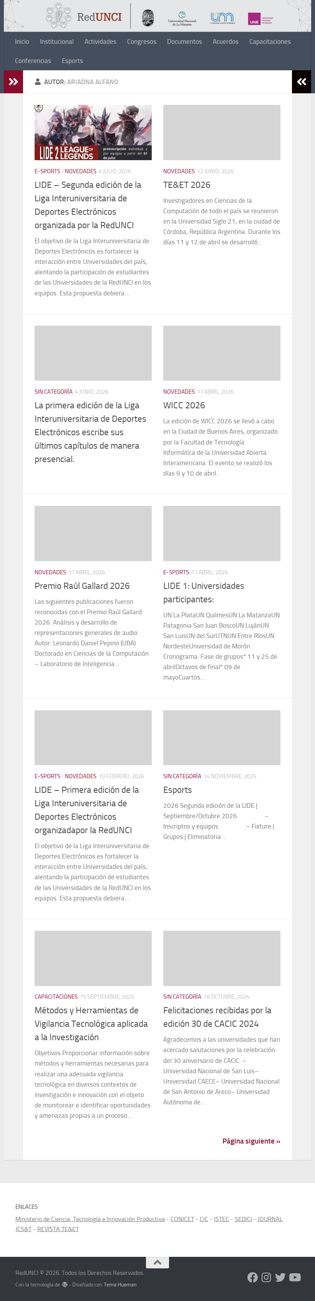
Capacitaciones (270, 41)
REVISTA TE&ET (58, 1229)
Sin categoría (54, 391)
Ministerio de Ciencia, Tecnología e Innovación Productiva (90, 1219)
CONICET (182, 1219)
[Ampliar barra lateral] (13, 81)
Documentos (184, 41)
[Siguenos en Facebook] (252, 1277)
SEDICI (243, 1219)
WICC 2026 (184, 405)
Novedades (80, 171)
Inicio (22, 41)
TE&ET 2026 (187, 184)
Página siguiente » (251, 1141)
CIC (204, 1219)
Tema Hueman (120, 1284)
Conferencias (33, 61)
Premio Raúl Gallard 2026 (82, 585)
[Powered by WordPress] (65, 1284)
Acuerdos (226, 41)
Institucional (57, 41)
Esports (73, 61)
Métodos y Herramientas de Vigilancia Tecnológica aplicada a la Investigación (91, 1023)
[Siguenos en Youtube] (294, 1277)
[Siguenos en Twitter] (280, 1277)
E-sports (47, 171)
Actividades (100, 41)
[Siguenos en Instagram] (266, 1277)
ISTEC (221, 1219)
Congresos (141, 41)
